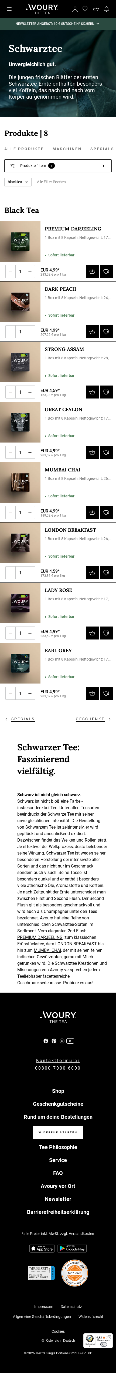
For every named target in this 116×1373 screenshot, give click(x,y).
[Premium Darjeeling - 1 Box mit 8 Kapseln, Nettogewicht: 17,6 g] (20, 241)
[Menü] (109, 1336)
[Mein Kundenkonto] (75, 9)
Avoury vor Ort (58, 1186)
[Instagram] (62, 1041)
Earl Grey (58, 650)
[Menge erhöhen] (30, 271)
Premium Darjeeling (73, 229)
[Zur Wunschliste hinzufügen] (106, 271)
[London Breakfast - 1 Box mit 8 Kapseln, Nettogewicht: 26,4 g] (20, 543)
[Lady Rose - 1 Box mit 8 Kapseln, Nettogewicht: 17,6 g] (20, 603)
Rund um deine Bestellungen (58, 1117)
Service (58, 1160)
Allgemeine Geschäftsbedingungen (42, 1316)
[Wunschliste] (85, 9)
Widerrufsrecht (91, 1316)
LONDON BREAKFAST (76, 943)
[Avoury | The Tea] (58, 1017)
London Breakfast (70, 530)
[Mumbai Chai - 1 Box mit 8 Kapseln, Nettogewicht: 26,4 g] (20, 482)
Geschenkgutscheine (58, 1104)
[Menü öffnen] (9, 9)
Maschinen (67, 149)
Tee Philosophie (58, 1147)
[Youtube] (70, 1041)
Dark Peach (60, 289)
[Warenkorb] (96, 9)
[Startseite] (42, 9)
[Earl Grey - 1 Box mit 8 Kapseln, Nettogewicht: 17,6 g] (20, 663)
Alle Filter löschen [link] (51, 182)
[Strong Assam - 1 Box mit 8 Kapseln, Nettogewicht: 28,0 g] (20, 362)
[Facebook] (46, 1041)
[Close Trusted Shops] (108, 1352)
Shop (58, 1091)
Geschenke (90, 719)
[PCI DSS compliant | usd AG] (74, 1273)
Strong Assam (64, 349)
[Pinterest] (54, 1041)
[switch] (103, 1344)
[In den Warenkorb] (92, 271)
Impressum (43, 1306)
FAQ (58, 1173)
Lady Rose (58, 590)
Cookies (58, 1331)
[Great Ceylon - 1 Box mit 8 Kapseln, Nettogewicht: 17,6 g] (20, 422)
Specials (102, 149)
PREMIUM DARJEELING (40, 937)
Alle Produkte (24, 149)
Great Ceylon (63, 409)
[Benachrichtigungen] (107, 9)
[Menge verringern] (10, 271)
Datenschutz (71, 1306)
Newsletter (58, 1199)
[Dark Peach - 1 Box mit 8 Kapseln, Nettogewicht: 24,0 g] (20, 302)
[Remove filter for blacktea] (26, 182)
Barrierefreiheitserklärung (58, 1212)
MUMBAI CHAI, (48, 950)
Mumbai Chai (62, 470)
